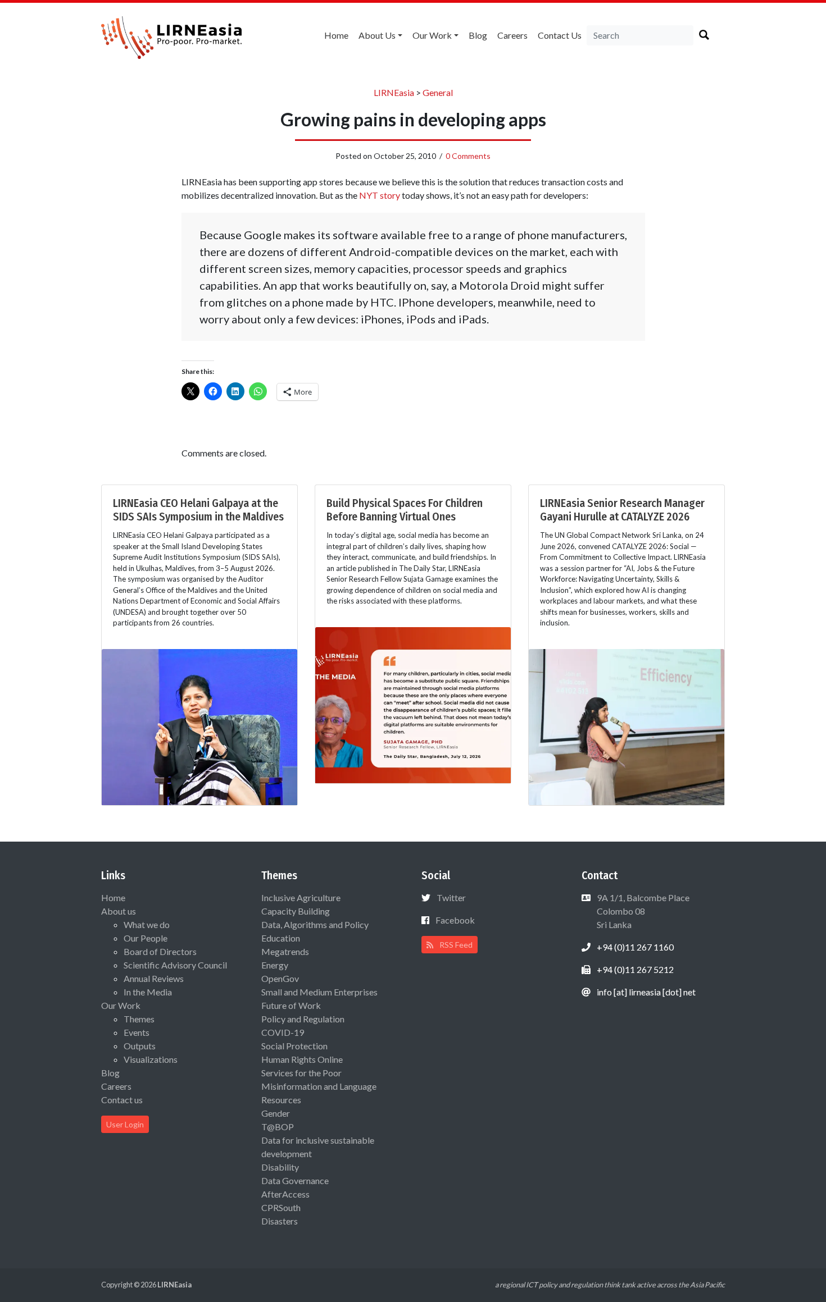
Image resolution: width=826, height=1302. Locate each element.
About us (377, 35)
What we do (147, 924)
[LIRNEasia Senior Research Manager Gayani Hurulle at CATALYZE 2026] (626, 725)
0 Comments (468, 156)
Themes (139, 1018)
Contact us (560, 35)
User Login (125, 1124)
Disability (280, 1167)
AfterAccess (285, 1194)
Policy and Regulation (302, 1018)
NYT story (380, 195)
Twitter (451, 897)
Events (136, 1032)
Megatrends (285, 951)
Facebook (455, 920)
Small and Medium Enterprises (319, 991)
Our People (145, 938)
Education (280, 938)
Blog (478, 35)
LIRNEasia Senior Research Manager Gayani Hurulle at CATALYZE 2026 (622, 509)
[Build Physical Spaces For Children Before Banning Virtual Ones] (413, 703)
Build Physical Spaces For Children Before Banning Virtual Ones (404, 509)
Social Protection (294, 1045)
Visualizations (151, 1059)
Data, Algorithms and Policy (315, 924)
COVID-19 (282, 1032)
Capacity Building (295, 911)
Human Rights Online (302, 1059)
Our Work (432, 35)
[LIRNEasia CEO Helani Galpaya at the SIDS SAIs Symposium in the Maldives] (199, 725)
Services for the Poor (301, 1072)
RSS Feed (455, 944)
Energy (274, 965)
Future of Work (291, 1005)
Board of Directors (160, 951)
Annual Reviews (154, 978)
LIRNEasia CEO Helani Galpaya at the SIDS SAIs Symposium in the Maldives (198, 509)
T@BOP (277, 1126)
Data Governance (295, 1180)
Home (336, 35)
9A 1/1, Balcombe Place (642, 911)
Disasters (279, 1221)
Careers (512, 35)
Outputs (140, 1045)
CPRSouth (281, 1207)
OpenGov (280, 978)
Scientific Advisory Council (175, 965)
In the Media (148, 991)
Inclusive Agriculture (301, 897)
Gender (275, 1113)
